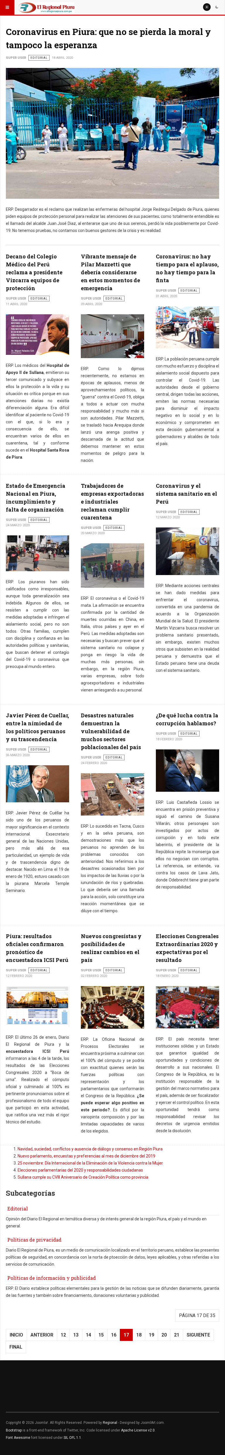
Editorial (17, 1208)
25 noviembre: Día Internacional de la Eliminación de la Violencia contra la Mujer (90, 1163)
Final (15, 1347)
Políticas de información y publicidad (51, 1278)
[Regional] (46, 7)
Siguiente (198, 1335)
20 (164, 1335)
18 (139, 1335)
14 (88, 1335)
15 (101, 1335)
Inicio (16, 1335)
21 (176, 1335)
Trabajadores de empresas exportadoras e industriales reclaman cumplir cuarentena (112, 501)
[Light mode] (207, 7)
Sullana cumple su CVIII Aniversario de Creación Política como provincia (83, 1177)
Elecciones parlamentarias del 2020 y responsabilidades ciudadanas (80, 1170)
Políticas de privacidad (34, 1240)
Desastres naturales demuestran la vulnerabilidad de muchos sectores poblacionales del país (111, 731)
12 (63, 1335)
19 (151, 1335)
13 (76, 1335)
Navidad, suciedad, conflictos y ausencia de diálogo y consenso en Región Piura (90, 1149)
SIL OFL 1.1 (72, 1438)
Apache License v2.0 (138, 1430)
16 (113, 1335)
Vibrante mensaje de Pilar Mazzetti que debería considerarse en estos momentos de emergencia (110, 272)
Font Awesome (18, 1438)
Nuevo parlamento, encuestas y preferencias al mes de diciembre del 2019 (86, 1156)
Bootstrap (14, 1430)
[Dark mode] (217, 7)
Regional (110, 1423)
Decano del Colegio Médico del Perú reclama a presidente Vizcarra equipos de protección (34, 272)
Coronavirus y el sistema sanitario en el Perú (186, 493)
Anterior (41, 1335)
